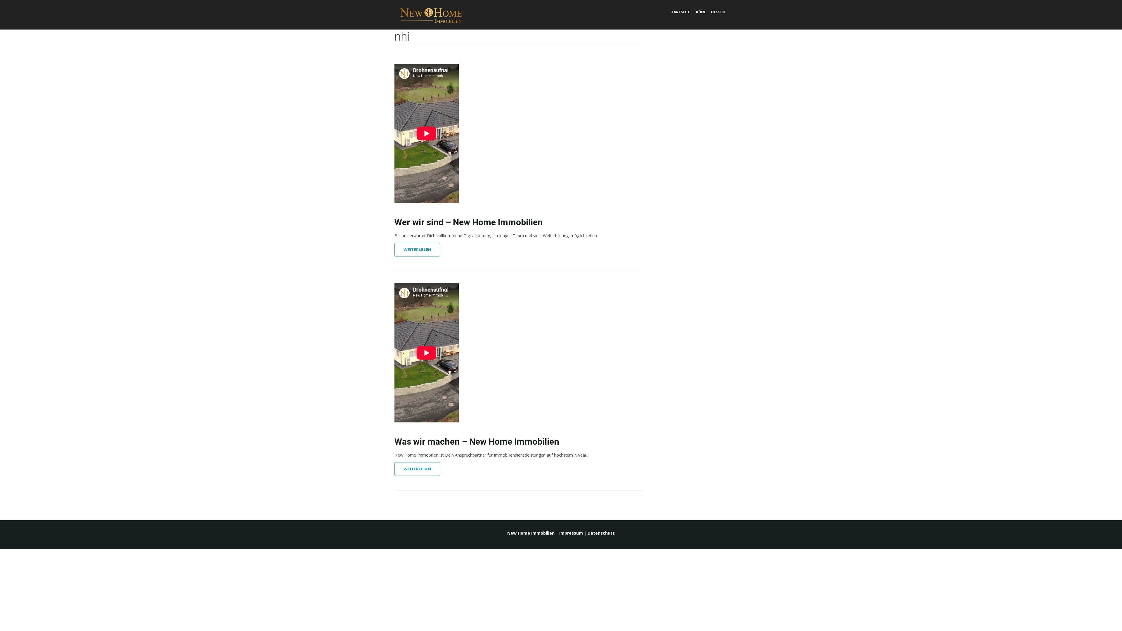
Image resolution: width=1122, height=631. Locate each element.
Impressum (571, 533)
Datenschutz (601, 533)
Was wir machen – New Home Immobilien (476, 441)
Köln (700, 12)
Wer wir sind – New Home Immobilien (468, 222)
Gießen (718, 12)
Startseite (679, 12)
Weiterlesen (417, 249)
